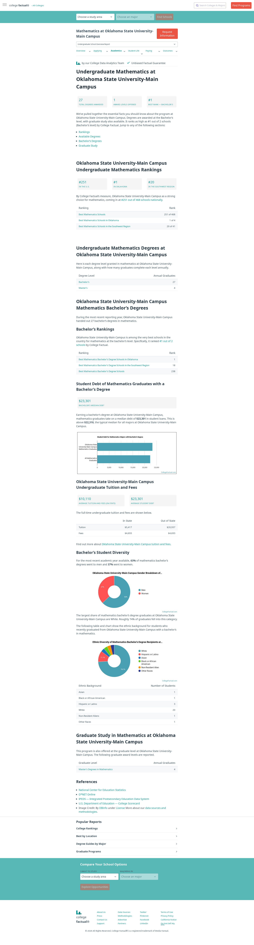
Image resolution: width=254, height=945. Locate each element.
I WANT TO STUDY (88, 871)
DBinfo (103, 808)
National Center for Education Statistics (102, 790)
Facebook (144, 919)
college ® (19, 5)
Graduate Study (88, 145)
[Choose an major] (135, 17)
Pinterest (144, 915)
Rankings (84, 132)
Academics (116, 50)
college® (82, 919)
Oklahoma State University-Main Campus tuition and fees (136, 544)
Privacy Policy (167, 915)
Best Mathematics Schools (92, 214)
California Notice (168, 919)
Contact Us (102, 919)
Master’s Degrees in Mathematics (96, 769)
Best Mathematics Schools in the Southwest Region (104, 226)
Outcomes (168, 50)
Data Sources (124, 912)
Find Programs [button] (241, 5)
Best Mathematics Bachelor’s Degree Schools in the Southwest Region (114, 365)
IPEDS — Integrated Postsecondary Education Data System (114, 799)
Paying (149, 50)
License (120, 808)
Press (99, 915)
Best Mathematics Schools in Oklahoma (99, 220)
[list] (83, 50)
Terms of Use (167, 912)
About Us (101, 912)
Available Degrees (89, 136)
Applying (98, 50)
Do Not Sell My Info (168, 924)
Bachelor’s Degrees (90, 141)
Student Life (133, 50)
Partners (122, 923)
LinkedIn (144, 923)
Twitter (143, 912)
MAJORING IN (126, 871)
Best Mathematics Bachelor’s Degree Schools (101, 371)
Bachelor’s (84, 281)
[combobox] (210, 5)
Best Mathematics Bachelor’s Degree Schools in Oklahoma (108, 359)
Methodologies (125, 915)
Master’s (83, 287)
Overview (80, 50)
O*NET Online (87, 794)
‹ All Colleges (38, 5)
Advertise (122, 919)
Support (100, 923)
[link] (83, 50)
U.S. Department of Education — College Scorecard (109, 803)
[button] (167, 34)
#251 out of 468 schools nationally (141, 200)
